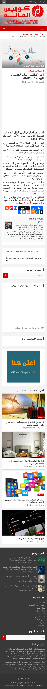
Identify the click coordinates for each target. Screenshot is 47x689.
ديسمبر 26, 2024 (38, 428)
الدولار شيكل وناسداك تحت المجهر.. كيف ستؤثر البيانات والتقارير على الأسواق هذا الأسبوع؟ (20, 568)
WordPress (21, 685)
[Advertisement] (23, 108)
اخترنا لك (40, 417)
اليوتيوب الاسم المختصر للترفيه (31, 538)
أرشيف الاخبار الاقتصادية (27, 203)
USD (42, 328)
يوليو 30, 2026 (32, 562)
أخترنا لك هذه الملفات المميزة (30, 390)
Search (5, 275)
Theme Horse (39, 685)
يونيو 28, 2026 (32, 572)
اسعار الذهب (41, 608)
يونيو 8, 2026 (32, 590)
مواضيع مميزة (40, 625)
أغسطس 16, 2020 (38, 82)
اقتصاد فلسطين (40, 617)
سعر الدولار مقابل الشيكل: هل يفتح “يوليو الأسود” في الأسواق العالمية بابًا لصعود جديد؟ (19, 559)
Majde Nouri (26, 82)
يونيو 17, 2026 (32, 581)
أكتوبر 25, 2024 (39, 466)
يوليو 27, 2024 (39, 541)
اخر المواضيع (38, 553)
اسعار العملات (40, 611)
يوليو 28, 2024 (39, 505)
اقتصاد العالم (41, 614)
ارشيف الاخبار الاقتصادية (36, 71)
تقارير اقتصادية (40, 620)
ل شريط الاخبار (40, 623)
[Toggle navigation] (42, 28)
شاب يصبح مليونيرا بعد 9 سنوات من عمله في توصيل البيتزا (23, 259)
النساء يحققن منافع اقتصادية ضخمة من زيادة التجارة (24, 251)
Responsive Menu (4, 2)
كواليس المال (17, 683)
